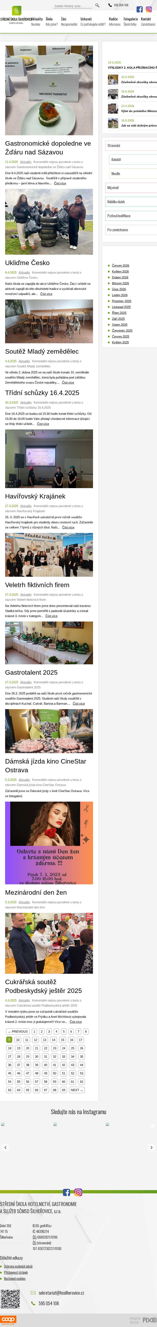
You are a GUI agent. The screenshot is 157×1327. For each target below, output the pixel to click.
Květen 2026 (120, 271)
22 (45, 1048)
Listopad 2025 (121, 307)
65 (27, 1090)
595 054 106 (121, 5)
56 (27, 1081)
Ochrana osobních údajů (18, 1266)
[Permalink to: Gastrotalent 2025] (49, 665)
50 (54, 1073)
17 (80, 1040)
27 (9, 1056)
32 (54, 1056)
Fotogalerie (131, 22)
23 (54, 1048)
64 (18, 1090)
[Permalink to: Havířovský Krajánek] (49, 489)
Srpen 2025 (119, 324)
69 (63, 1090)
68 (54, 1090)
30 (36, 1056)
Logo (16, 18)
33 (63, 1056)
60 (63, 1081)
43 (72, 1065)
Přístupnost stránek (16, 1272)
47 (27, 1073)
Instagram (149, 9)
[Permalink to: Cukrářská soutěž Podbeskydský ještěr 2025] (49, 974)
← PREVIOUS (18, 1031)
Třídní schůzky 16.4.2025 (42, 392)
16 (71, 1040)
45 (9, 1073)
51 (63, 1073)
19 (18, 1048)
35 (81, 1056)
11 (26, 1040)
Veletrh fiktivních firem (37, 585)
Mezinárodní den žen (36, 892)
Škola (52, 22)
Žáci (69, 22)
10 (17, 1040)
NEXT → (77, 1090)
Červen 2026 (120, 265)
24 (63, 1048)
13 (44, 1040)
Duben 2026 (120, 277)
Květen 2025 (120, 342)
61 (72, 1081)
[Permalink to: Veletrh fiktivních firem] (49, 577)
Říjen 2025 (119, 313)
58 (45, 1081)
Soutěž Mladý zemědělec (42, 351)
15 (62, 1040)
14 (53, 1040)
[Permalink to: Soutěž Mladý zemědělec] (49, 344)
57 (36, 1081)
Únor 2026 (119, 289)
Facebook (140, 9)
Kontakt (148, 22)
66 (36, 1090)
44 (81, 1065)
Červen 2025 (120, 336)
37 (18, 1065)
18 (9, 1048)
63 (9, 1090)
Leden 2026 (120, 295)
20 (27, 1048)
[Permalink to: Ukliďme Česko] (49, 255)
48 (36, 1073)
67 (45, 1090)
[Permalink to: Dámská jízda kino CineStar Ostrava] (49, 754)
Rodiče (114, 22)
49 (45, 1073)
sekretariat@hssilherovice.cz (61, 1292)
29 (27, 1056)
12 (35, 1040)
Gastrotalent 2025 (31, 672)
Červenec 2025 (122, 330)
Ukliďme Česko (27, 262)
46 (18, 1073)
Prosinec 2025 (121, 301)
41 (54, 1065)
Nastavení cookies (15, 1278)
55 (18, 1081)
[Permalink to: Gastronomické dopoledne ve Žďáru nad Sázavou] (49, 136)
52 (72, 1073)
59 (54, 1081)
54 (9, 1081)
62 (81, 1081)
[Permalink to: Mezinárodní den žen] (49, 885)
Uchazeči (93, 22)
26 (81, 1048)
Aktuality (37, 22)
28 (18, 1056)
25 (72, 1048)
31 (45, 1056)
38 (27, 1065)
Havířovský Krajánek (35, 496)
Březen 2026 (120, 283)
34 (72, 1056)
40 (45, 1065)
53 (81, 1073)
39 (36, 1065)
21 (36, 1048)
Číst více (60, 183)
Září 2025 (118, 318)
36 (9, 1065)
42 (63, 1065)
